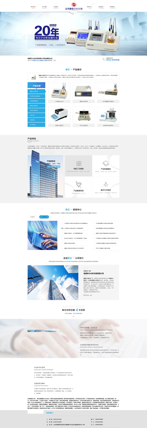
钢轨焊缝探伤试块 (112, 405)
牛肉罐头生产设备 (54, 401)
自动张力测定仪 (34, 110)
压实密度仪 (69, 403)
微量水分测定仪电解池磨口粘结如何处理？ (106, 233)
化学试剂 (32, 115)
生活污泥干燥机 (34, 401)
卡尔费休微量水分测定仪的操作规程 (104, 223)
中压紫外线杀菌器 (104, 409)
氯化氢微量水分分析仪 (43, 399)
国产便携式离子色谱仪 (61, 407)
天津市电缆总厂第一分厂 (38, 407)
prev (24, 37)
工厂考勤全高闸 (46, 403)
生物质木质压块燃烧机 (110, 407)
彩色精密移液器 (100, 399)
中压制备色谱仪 (90, 399)
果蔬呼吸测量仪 (69, 409)
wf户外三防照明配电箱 (57, 409)
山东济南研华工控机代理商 (81, 409)
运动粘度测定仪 (34, 101)
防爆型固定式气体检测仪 (58, 403)
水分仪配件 (33, 124)
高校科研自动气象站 (45, 409)
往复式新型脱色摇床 (105, 401)
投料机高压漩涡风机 (69, 399)
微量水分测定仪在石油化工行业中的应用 (74, 248)
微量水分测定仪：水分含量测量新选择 (73, 233)
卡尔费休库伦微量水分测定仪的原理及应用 (106, 243)
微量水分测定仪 (34, 91)
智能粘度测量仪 (43, 405)
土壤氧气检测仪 (102, 405)
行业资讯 (32, 216)
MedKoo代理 (77, 405)
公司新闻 (44, 216)
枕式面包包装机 (34, 405)
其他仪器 (32, 120)
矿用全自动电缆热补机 (74, 407)
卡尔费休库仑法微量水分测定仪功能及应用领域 (107, 238)
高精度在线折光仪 (86, 403)
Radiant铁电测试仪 (36, 403)
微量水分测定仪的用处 (69, 243)
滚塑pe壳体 (109, 403)
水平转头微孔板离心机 (86, 401)
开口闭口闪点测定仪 (35, 96)
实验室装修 (96, 401)
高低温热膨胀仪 (50, 407)
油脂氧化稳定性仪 (74, 401)
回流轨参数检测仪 (86, 407)
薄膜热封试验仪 (53, 405)
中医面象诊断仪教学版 (98, 403)
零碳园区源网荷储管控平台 (89, 405)
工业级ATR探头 (43, 401)
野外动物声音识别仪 (97, 407)
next (123, 37)
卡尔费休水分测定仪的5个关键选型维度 (73, 228)
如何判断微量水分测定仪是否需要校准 (105, 228)
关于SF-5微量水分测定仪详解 (103, 248)
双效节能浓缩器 (63, 401)
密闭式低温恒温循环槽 (56, 399)
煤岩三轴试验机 (94, 409)
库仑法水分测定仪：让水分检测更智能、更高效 (75, 238)
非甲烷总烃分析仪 (80, 399)
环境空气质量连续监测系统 (65, 405)
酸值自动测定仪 (34, 105)
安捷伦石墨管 (77, 403)
